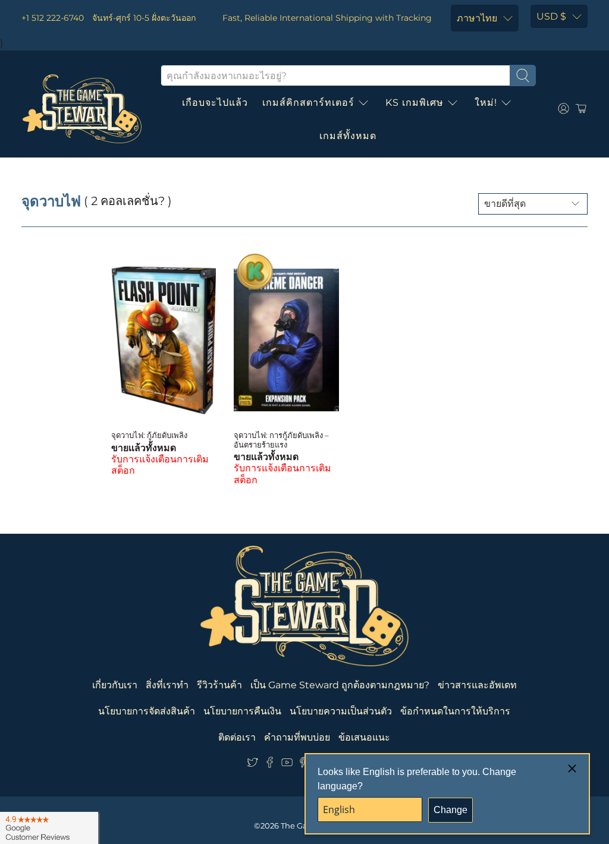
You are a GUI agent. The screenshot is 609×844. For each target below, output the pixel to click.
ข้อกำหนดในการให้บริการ (455, 711)
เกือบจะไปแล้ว (215, 102)
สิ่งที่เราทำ (167, 685)
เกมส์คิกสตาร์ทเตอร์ (308, 102)
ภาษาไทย (477, 18)
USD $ (551, 16)
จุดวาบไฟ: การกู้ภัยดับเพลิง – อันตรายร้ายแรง (281, 439)
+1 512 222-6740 (52, 17)
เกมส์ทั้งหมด (347, 135)
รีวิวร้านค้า (219, 685)
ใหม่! (486, 102)
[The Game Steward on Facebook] (269, 765)
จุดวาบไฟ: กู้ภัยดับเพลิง (149, 435)
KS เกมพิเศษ (414, 102)
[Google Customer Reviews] (49, 828)
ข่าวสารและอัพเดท (477, 685)
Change (450, 810)
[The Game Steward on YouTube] (287, 765)
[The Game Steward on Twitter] (252, 765)
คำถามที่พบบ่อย (297, 737)
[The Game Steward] (82, 108)
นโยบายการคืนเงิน (242, 711)
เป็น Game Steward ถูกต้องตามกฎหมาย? (339, 685)
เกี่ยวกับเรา (114, 685)
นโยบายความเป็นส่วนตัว (341, 711)
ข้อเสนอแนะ (364, 737)
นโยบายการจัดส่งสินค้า (146, 711)
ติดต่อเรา (237, 737)
